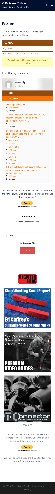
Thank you (11, 157)
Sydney (27, 489)
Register (26, 60)
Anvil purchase (14, 108)
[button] (47, 5)
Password (10, 236)
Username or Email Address (27, 222)
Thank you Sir (12, 147)
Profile (10, 93)
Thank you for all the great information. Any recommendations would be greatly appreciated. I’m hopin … (25, 118)
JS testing (12, 150)
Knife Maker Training (14, 3)
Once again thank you (16, 105)
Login (16, 60)
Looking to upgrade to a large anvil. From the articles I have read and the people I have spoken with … (26, 134)
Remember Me (28, 243)
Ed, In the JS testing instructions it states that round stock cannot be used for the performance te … (26, 170)
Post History (12, 98)
